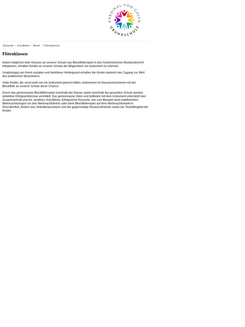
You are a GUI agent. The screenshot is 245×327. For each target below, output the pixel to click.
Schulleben (23, 45)
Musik (36, 45)
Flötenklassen (51, 45)
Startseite (8, 45)
